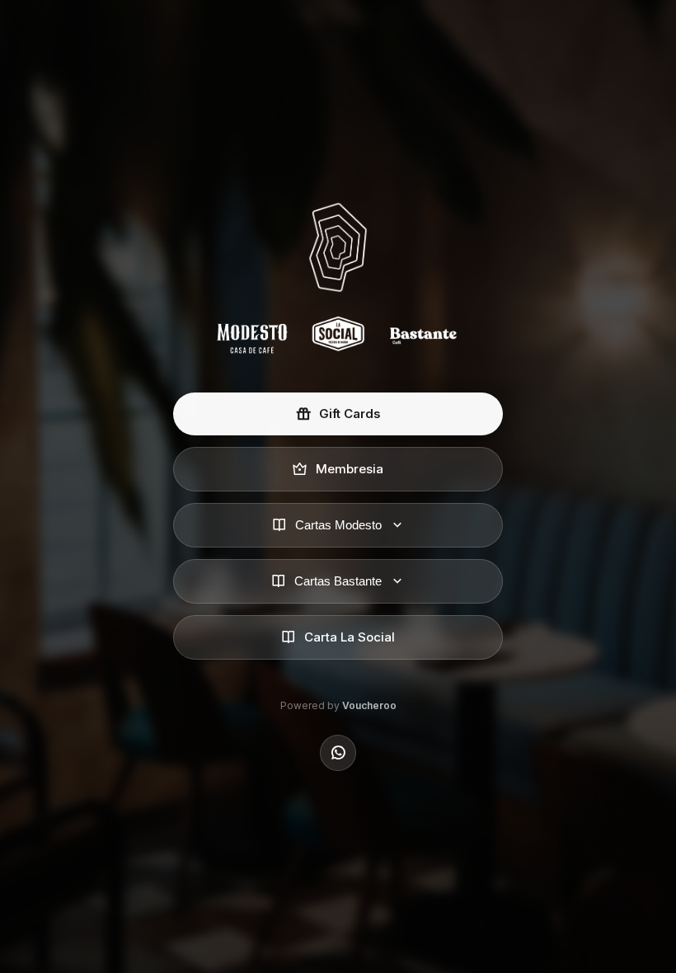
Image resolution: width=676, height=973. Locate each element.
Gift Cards (350, 413)
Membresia (349, 469)
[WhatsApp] (338, 753)
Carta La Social (349, 637)
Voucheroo (369, 705)
